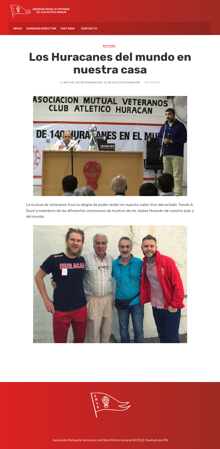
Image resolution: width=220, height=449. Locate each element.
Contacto (89, 28)
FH (166, 440)
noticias (109, 46)
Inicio (17, 28)
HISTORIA (68, 28)
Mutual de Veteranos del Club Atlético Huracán (102, 82)
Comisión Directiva (41, 28)
